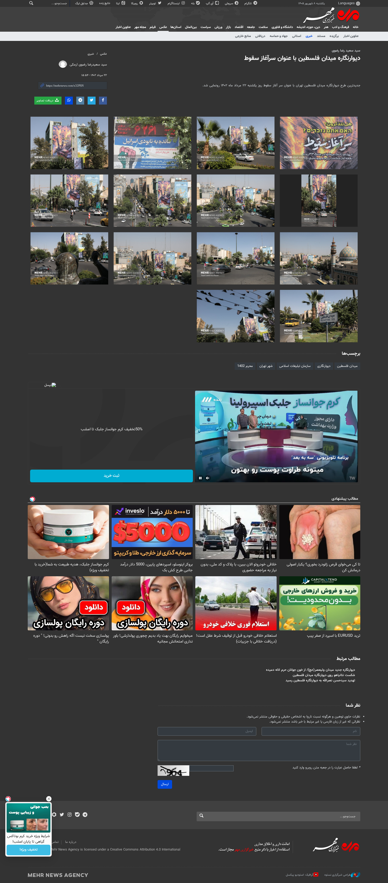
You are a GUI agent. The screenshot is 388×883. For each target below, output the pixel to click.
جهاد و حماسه (279, 36)
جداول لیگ (82, 3)
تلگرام (248, 3)
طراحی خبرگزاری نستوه (337, 875)
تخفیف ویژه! (29, 850)
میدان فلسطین (347, 366)
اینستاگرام (174, 3)
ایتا (118, 3)
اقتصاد (239, 27)
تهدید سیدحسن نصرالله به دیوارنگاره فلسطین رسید (320, 680)
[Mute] (208, 478)
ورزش (218, 27)
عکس (163, 27)
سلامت (263, 27)
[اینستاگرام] (69, 815)
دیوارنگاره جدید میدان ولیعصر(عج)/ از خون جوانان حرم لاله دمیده (310, 670)
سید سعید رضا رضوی (346, 50)
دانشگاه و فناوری (282, 27)
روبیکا (135, 3)
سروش (229, 3)
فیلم (153, 27)
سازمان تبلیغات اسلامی (295, 366)
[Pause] (200, 478)
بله (193, 3)
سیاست (206, 27)
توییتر (153, 3)
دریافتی (260, 36)
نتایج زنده (105, 3)
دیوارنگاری (323, 366)
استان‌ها (176, 27)
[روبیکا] (54, 815)
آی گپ (210, 3)
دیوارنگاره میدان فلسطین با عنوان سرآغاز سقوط (302, 58)
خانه (355, 27)
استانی (296, 36)
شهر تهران (266, 366)
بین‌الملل (191, 27)
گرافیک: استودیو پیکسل (300, 875)
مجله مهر (140, 27)
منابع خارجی (243, 36)
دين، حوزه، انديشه (308, 27)
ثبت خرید (111, 476)
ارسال (165, 784)
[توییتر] (62, 815)
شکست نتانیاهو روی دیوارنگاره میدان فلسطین (324, 675)
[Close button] (48, 798)
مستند (321, 36)
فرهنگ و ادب (340, 27)
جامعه (251, 27)
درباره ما (70, 842)
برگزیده (334, 36)
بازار (228, 27)
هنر (326, 27)
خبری (309, 36)
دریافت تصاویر (45, 100)
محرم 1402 (245, 366)
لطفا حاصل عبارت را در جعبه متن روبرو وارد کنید (326, 767)
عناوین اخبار (350, 36)
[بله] (77, 815)
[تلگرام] (85, 815)
